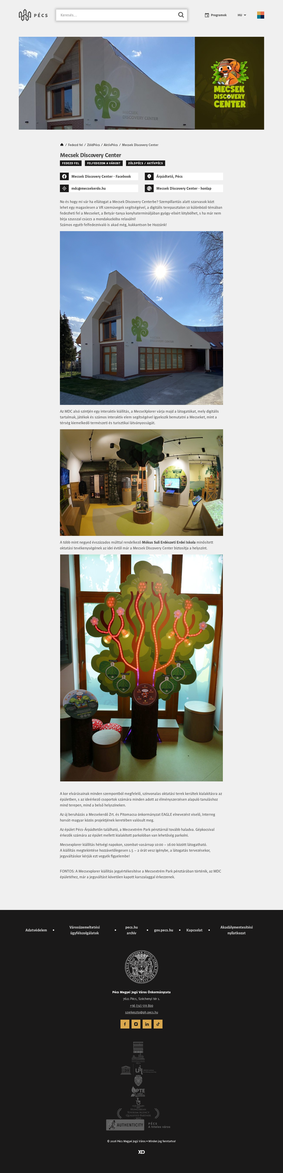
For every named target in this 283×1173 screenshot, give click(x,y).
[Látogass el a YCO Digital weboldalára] (141, 1151)
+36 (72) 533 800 (141, 1005)
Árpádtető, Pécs (169, 176)
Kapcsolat (194, 930)
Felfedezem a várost (103, 163)
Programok (219, 15)
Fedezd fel (75, 145)
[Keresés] (181, 15)
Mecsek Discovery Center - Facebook (101, 176)
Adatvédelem (36, 930)
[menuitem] (241, 15)
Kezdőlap (62, 145)
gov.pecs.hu (163, 930)
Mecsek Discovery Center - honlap (183, 188)
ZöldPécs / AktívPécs (102, 145)
